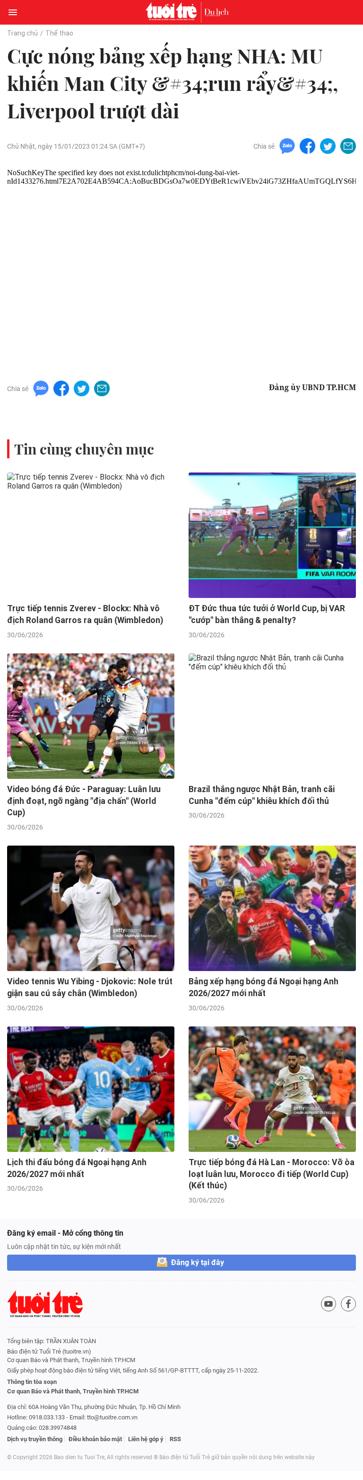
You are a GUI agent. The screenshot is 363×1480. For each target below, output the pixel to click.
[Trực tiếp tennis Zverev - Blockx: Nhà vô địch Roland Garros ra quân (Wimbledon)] (90, 535)
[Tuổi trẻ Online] (173, 12)
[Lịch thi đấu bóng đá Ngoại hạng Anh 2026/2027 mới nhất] (90, 1089)
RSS (175, 1439)
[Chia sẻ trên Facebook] (307, 145)
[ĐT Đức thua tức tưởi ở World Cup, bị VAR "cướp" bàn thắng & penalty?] (272, 535)
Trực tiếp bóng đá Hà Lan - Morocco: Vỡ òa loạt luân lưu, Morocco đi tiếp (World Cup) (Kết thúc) (271, 1174)
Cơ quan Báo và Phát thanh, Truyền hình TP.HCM (72, 1391)
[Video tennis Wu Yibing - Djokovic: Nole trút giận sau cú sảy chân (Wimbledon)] (90, 909)
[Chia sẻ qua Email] (348, 145)
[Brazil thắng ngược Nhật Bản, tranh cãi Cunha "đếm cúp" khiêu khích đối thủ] (272, 716)
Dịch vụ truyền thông (34, 1439)
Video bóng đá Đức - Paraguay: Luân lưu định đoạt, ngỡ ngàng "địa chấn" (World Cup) (84, 801)
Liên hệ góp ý (146, 1439)
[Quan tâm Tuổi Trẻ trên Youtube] (328, 1303)
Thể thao (59, 33)
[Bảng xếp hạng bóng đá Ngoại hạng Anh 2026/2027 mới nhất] (272, 909)
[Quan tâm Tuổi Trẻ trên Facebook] (348, 1303)
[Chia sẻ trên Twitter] (328, 145)
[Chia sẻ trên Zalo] (287, 145)
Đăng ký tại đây (197, 1262)
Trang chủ (22, 33)
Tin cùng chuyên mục (84, 448)
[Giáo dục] (216, 12)
